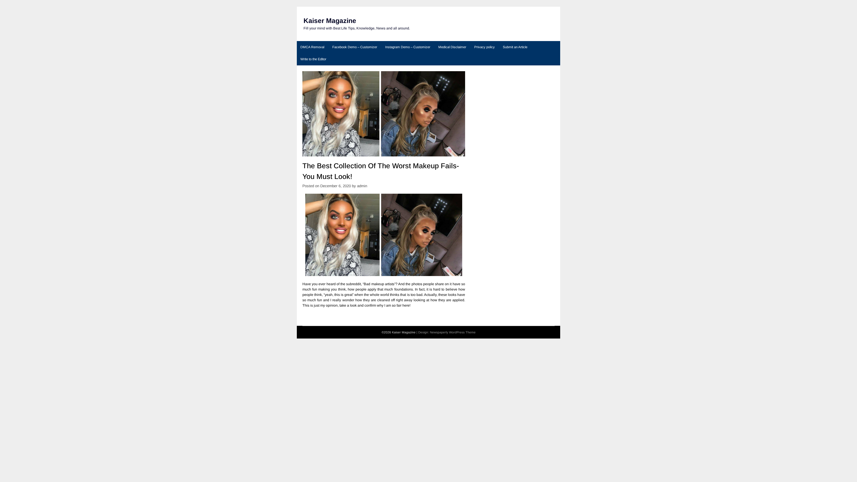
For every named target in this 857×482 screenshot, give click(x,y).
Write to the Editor (313, 59)
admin (362, 186)
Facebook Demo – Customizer (354, 47)
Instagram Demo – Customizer (407, 47)
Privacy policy (484, 47)
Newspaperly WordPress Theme (453, 332)
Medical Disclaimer (452, 47)
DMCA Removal (312, 47)
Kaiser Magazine (330, 20)
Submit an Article (515, 47)
